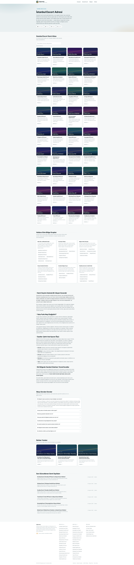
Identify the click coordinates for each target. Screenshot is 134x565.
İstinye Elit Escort (72, 137)
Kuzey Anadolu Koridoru (43, 265)
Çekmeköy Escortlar (57, 96)
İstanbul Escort (85, 1)
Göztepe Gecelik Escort (89, 116)
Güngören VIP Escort (41, 137)
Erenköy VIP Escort (41, 116)
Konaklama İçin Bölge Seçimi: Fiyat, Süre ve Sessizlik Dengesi (44, 458)
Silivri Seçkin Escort (41, 196)
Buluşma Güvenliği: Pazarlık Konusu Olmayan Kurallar (64, 458)
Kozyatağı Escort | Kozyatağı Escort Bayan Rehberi (49, 503)
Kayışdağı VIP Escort (88, 137)
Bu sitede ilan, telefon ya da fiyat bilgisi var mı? (46, 431)
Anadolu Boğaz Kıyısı (63, 265)
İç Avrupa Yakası (62, 241)
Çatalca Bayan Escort (42, 96)
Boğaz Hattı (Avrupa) (83, 241)
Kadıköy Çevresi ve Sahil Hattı (85, 265)
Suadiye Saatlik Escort (58, 196)
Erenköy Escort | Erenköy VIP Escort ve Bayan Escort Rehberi (51, 476)
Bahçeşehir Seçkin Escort (89, 57)
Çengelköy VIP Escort (73, 96)
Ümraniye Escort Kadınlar (74, 215)
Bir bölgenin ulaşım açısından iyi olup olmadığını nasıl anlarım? (49, 399)
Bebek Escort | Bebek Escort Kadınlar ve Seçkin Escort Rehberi (51, 510)
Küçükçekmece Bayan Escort (56, 157)
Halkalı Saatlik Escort (57, 137)
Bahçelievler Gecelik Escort (74, 57)
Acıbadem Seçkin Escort (42, 57)
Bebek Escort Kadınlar (58, 77)
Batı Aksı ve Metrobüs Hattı (43, 241)
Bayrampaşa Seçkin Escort (43, 77)
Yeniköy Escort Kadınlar (89, 215)
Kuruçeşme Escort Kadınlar (74, 156)
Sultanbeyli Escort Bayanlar (75, 196)
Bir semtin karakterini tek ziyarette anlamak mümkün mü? (48, 424)
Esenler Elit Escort (57, 116)
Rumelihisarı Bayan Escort (43, 176)
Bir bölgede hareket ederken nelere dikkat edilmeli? (47, 427)
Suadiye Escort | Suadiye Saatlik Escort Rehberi (48, 490)
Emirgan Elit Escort (88, 96)
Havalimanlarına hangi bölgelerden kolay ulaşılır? (47, 420)
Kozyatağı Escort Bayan (42, 156)
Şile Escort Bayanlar (88, 176)
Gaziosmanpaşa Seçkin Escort (72, 117)
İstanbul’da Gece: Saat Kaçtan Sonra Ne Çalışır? (84, 458)
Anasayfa (79, 1)
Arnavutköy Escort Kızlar (58, 57)
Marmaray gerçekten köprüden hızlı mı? (45, 413)
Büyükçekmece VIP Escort (90, 77)
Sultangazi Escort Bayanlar (90, 196)
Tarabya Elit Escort (41, 215)
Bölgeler (91, 1)
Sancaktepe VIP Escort (58, 176)
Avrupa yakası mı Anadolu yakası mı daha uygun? (47, 410)
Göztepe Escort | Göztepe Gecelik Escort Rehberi (48, 483)
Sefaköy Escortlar (72, 176)
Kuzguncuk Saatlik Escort (89, 156)
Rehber (95, 1)
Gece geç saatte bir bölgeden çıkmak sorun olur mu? (47, 417)
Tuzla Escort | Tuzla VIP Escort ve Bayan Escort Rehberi (50, 496)
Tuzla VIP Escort (56, 215)
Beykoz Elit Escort (73, 77)
